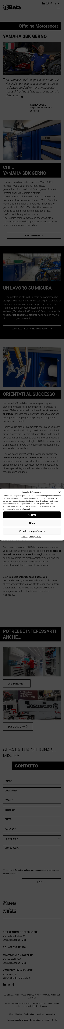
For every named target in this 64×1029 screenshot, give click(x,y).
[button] (59, 492)
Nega (32, 523)
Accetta (32, 514)
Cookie (25, 537)
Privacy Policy (35, 537)
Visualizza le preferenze (32, 531)
